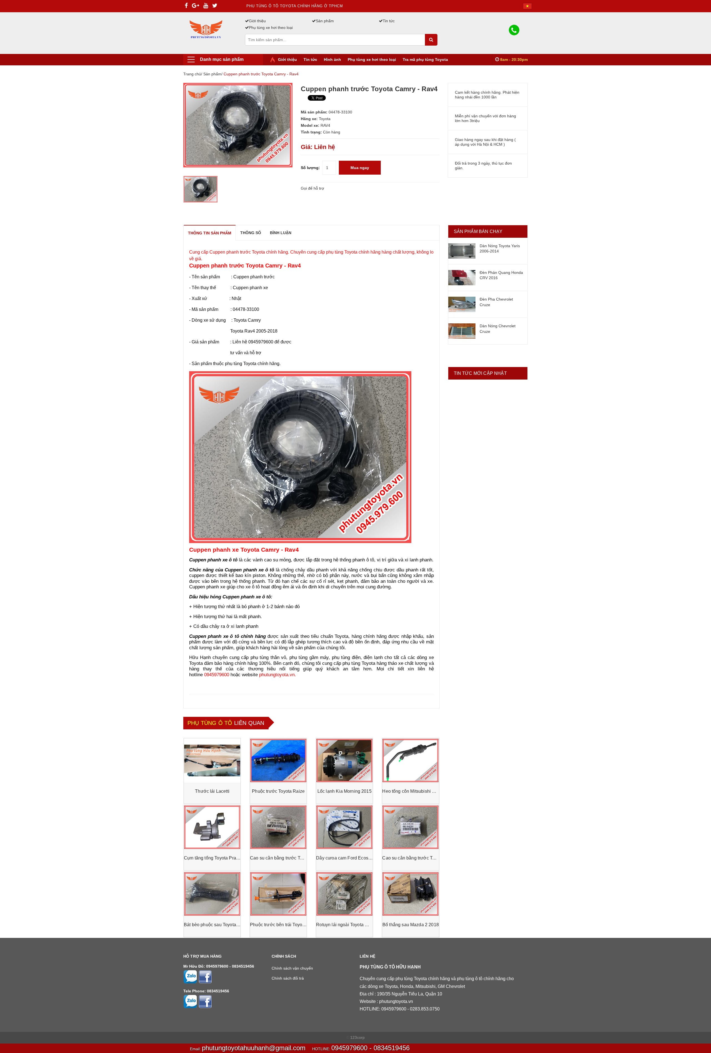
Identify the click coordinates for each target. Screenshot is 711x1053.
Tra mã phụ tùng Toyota (425, 59)
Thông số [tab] (250, 233)
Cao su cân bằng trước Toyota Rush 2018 (424, 858)
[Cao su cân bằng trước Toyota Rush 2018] (410, 827)
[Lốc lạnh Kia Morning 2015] (344, 760)
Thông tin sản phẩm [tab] (209, 233)
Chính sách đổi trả (288, 978)
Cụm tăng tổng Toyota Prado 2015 (218, 858)
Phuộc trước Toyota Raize (278, 791)
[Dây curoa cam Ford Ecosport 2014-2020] (344, 827)
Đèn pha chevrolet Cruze (496, 302)
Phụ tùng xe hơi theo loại (271, 27)
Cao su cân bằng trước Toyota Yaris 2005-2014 (297, 858)
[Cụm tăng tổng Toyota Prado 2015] (212, 827)
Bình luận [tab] (280, 233)
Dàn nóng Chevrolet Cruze (497, 329)
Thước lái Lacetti (212, 791)
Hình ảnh (332, 59)
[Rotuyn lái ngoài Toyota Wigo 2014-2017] (344, 894)
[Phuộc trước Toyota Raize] (278, 760)
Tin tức (389, 21)
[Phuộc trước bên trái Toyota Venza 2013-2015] (278, 894)
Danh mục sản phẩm (222, 59)
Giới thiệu (257, 21)
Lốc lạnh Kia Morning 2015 (344, 791)
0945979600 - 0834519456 (370, 1048)
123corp (357, 1037)
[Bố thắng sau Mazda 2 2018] (410, 894)
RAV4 (325, 125)
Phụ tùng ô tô (209, 723)
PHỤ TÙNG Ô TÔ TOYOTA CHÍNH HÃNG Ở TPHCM (294, 6)
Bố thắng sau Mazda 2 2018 (410, 924)
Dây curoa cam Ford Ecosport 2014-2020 (357, 858)
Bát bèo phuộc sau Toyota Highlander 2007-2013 (233, 924)
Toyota (325, 119)
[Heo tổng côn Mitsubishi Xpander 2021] (410, 760)
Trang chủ (192, 74)
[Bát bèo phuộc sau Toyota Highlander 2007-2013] (212, 894)
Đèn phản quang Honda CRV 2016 (501, 275)
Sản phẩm (325, 21)
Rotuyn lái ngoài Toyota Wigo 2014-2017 (357, 924)
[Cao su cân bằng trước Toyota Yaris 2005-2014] (278, 827)
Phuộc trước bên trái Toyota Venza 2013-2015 (296, 924)
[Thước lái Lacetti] (212, 760)
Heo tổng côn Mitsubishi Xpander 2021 (421, 791)
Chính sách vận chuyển (292, 968)
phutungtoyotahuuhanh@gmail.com (254, 1048)
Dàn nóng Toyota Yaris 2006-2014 (500, 249)
